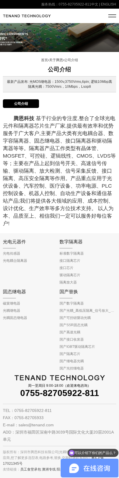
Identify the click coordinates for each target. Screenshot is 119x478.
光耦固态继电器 (15, 318)
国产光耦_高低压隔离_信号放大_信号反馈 (88, 311)
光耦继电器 (11, 311)
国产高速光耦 (70, 332)
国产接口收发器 (72, 339)
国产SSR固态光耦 (74, 325)
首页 (44, 60)
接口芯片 (66, 268)
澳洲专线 (49, 469)
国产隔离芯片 (70, 354)
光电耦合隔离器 (15, 261)
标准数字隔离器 (72, 253)
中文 (94, 4)
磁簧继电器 (11, 303)
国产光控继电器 (72, 368)
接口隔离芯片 (70, 261)
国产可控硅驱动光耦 (75, 318)
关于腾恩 (56, 60)
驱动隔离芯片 (70, 275)
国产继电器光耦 (72, 361)
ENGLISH (108, 4)
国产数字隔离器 (72, 303)
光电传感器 (11, 253)
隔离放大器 (68, 282)
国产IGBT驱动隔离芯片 (77, 347)
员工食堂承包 (30, 469)
